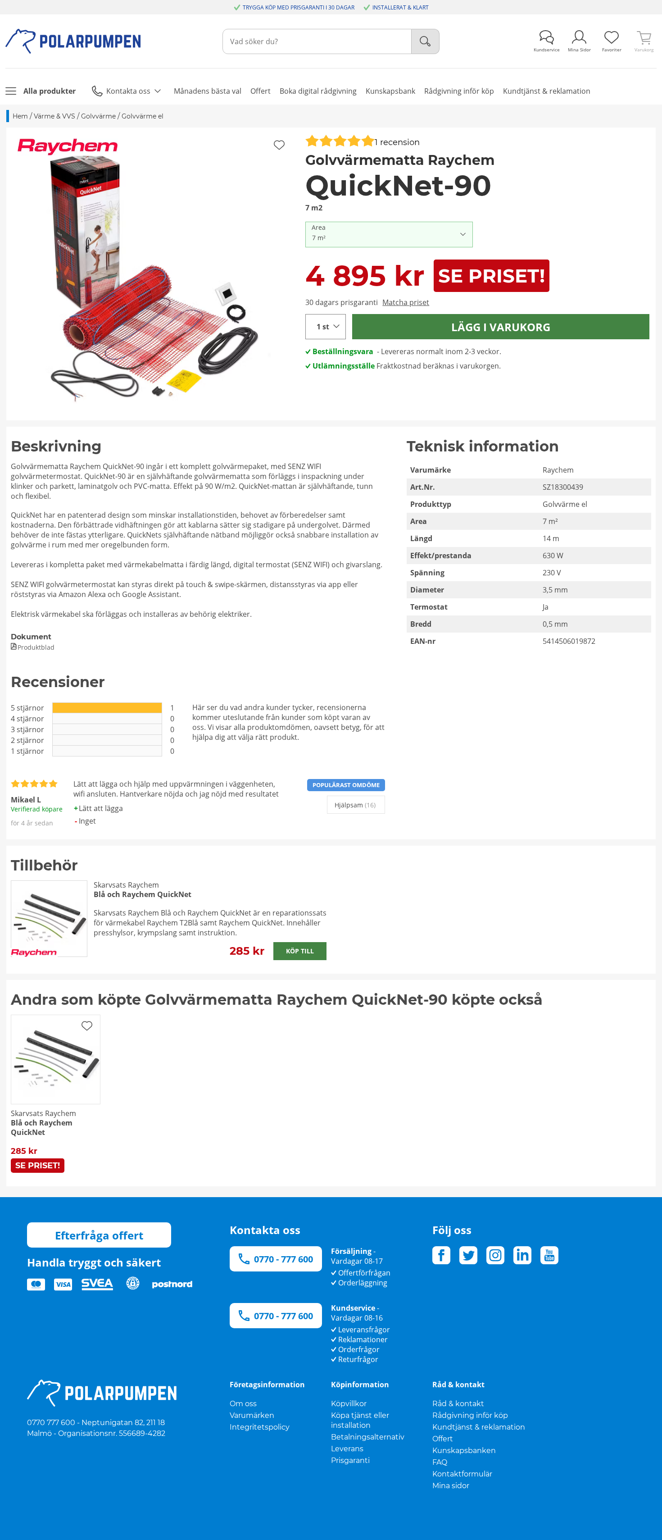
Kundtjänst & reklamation (478, 1427)
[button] (153, 274)
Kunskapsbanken (464, 1450)
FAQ (439, 1462)
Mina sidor (450, 1485)
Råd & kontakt (458, 1403)
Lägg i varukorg (500, 326)
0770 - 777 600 (283, 1259)
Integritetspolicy (260, 1427)
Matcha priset (405, 302)
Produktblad (36, 647)
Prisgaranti (350, 1460)
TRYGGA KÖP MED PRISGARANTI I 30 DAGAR (298, 7)
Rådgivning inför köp (470, 1415)
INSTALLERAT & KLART (400, 7)
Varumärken (252, 1415)
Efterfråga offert (99, 1235)
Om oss (243, 1403)
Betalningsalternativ (367, 1437)
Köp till (300, 951)
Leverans (347, 1448)
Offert (442, 1439)
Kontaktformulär (462, 1474)
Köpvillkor (349, 1403)
